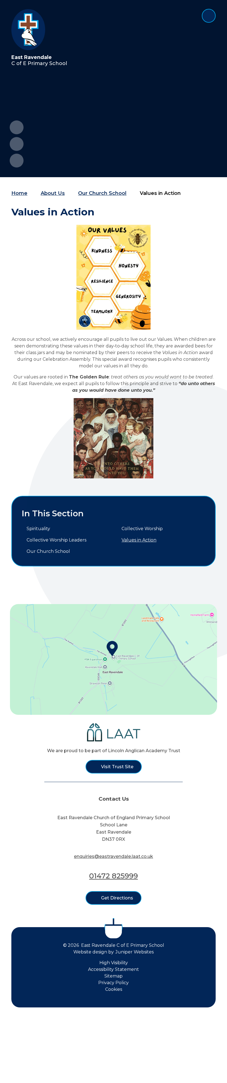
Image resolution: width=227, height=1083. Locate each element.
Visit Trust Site (117, 766)
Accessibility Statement (113, 969)
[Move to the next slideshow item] (17, 144)
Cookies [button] (113, 989)
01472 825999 (113, 875)
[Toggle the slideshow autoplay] (17, 160)
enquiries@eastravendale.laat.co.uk (113, 856)
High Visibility (113, 962)
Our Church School (102, 193)
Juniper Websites (134, 952)
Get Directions (117, 898)
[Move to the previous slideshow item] (17, 127)
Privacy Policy (113, 982)
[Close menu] (209, 16)
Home (19, 193)
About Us (53, 193)
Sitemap (113, 976)
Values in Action (160, 193)
